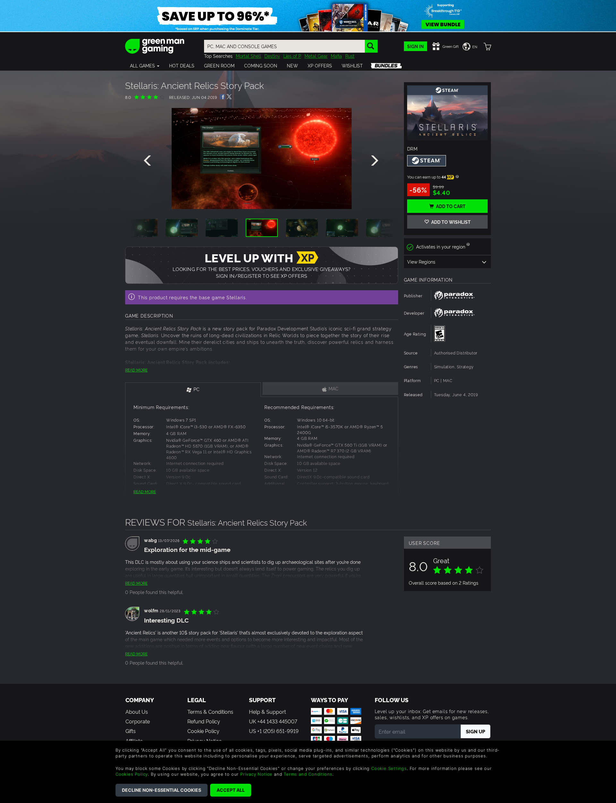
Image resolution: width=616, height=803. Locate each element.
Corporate (137, 721)
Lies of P (292, 56)
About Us (136, 711)
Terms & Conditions (210, 711)
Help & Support (267, 711)
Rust (350, 56)
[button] (144, 65)
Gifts (130, 730)
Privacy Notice (256, 774)
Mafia (336, 56)
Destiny (272, 56)
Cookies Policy (132, 774)
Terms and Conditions (308, 774)
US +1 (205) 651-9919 (274, 730)
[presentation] (148, 161)
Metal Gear (316, 56)
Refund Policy (203, 721)
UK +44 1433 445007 (273, 721)
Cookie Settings (389, 768)
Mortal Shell (248, 56)
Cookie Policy (203, 730)
